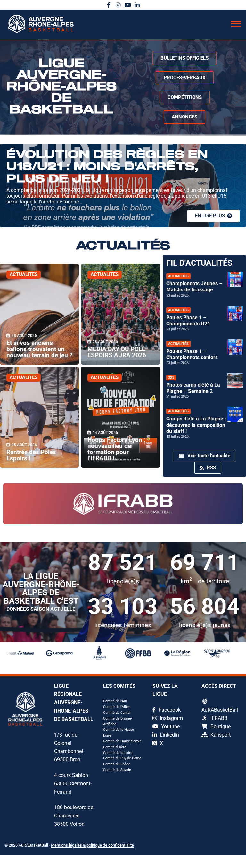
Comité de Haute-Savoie (122, 741)
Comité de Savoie (117, 770)
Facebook (169, 710)
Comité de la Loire (117, 753)
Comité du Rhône (116, 764)
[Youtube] (127, 4)
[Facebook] (108, 4)
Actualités (23, 274)
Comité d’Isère (114, 747)
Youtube (170, 726)
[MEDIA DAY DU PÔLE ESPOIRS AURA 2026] (120, 314)
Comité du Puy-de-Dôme (122, 758)
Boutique (220, 726)
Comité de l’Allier (116, 707)
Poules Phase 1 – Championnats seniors (192, 354)
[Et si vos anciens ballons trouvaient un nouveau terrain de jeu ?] (39, 314)
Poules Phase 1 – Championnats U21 (188, 321)
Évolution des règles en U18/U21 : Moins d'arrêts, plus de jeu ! (107, 167)
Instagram (171, 718)
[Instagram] (118, 4)
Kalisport (220, 735)
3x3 (171, 378)
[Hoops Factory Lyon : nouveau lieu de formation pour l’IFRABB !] (120, 417)
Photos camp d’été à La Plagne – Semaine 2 (193, 388)
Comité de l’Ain (115, 701)
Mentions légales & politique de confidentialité (92, 845)
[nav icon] (236, 24)
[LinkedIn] (137, 4)
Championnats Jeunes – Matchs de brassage (194, 287)
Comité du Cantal (117, 713)
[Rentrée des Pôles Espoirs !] (39, 417)
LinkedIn (169, 735)
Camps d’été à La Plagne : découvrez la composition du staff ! (196, 425)
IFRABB (218, 718)
